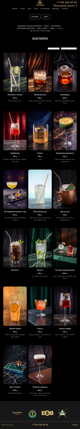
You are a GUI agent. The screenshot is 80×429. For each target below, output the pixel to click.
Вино (46, 26)
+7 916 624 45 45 (40, 424)
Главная (14, 8)
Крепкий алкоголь (26, 28)
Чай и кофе (42, 28)
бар (46, 16)
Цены (29, 8)
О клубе (22, 8)
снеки (60, 28)
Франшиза (55, 8)
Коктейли (55, 26)
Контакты (65, 8)
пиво (52, 28)
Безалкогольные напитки (30, 26)
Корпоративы (45, 8)
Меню (36, 8)
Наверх (75, 425)
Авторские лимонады (40, 31)
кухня (34, 16)
